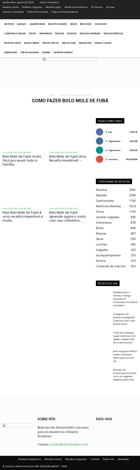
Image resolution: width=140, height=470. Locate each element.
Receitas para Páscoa (76, 7)
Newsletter (123, 459)
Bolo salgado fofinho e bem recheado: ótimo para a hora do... (125, 356)
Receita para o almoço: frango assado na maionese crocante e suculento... (125, 299)
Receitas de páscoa (29, 459)
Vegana (46, 52)
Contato (95, 459)
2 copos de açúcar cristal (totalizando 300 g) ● (105, 108)
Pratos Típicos (50, 42)
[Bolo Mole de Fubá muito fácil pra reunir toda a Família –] (23, 133)
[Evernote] (110, 16)
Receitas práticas (113, 33)
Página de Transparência (64, 11)
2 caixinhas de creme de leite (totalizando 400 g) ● (55, 108)
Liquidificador (37, 24)
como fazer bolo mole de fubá (17, 152)
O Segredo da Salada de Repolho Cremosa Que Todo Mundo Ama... (124, 319)
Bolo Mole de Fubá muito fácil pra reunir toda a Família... (22, 160)
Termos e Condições (13, 11)
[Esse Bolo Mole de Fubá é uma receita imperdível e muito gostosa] (23, 189)
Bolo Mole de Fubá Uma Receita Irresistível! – (67, 158)
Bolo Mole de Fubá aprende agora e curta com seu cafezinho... (67, 216)
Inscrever (131, 159)
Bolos (73, 24)
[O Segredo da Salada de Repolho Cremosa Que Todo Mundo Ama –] (103, 318)
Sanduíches (10, 52)
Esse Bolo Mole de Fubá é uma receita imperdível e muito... (23, 216)
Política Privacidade (37, 11)
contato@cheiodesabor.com (69, 444)
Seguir (133, 141)
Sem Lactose (69, 42)
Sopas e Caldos (103, 42)
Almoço (21, 24)
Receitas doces (11, 7)
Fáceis (32, 33)
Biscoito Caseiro (57, 24)
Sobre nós (108, 459)
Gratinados (45, 33)
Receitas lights (53, 7)
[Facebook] (116, 16)
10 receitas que (19, 108)
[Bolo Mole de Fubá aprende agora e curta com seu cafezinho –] (70, 189)
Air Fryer (110, 7)
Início (52, 95)
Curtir (133, 132)
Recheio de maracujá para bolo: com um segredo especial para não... (125, 374)
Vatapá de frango (63, 52)
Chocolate (100, 24)
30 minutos (97, 7)
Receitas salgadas (32, 7)
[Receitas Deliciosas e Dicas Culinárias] (70, 72)
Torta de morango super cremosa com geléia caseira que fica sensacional (124, 337)
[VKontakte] (128, 16)
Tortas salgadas (29, 52)
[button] (133, 24)
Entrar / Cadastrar (49, 2)
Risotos (59, 33)
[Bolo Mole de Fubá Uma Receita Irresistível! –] (70, 133)
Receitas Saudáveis (90, 33)
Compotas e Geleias (15, 33)
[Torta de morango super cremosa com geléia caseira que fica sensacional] (103, 336)
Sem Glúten (85, 42)
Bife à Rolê (85, 24)
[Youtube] (134, 16)
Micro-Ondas (31, 42)
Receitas (72, 33)
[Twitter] (122, 16)
